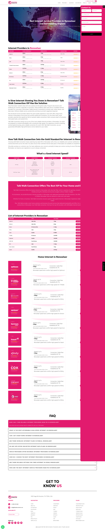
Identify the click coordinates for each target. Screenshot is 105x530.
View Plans (78, 221)
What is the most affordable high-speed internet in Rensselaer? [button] (33, 430)
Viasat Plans (79, 516)
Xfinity (54, 507)
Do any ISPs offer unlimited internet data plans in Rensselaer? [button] (33, 446)
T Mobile (55, 511)
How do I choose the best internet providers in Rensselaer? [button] (31, 457)
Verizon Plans (79, 513)
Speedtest (33, 513)
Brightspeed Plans (80, 520)
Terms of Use (34, 520)
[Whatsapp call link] (3, 527)
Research (94, 2)
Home (59, 2)
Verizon (55, 513)
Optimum (55, 515)
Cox (54, 518)
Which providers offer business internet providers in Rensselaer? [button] (34, 451)
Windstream (56, 503)
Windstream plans (80, 503)
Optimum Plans (79, 515)
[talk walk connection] (12, 2)
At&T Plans (78, 509)
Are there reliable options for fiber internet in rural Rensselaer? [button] (34, 462)
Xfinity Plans (79, 507)
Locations (71, 2)
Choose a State (12, 514)
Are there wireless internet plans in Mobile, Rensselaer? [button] (30, 441)
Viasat (54, 516)
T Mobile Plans (79, 511)
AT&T (54, 509)
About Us (33, 505)
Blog (89, 2)
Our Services (78, 2)
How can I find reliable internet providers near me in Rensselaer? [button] (34, 422)
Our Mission (33, 509)
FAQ (31, 516)
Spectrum (55, 505)
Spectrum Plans (79, 505)
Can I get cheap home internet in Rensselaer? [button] (26, 435)
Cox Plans (78, 518)
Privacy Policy (34, 518)
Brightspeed (56, 520)
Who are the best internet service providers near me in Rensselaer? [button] (34, 467)
